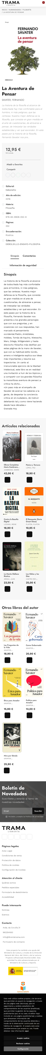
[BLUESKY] (29, 836)
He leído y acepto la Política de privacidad (25, 816)
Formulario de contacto (14, 942)
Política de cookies (10, 865)
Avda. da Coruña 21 (11, 928)
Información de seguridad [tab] (23, 265)
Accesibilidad (8, 897)
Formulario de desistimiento (15, 892)
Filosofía (27, 10)
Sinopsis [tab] (14, 256)
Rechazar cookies (23, 1043)
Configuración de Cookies (13, 870)
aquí (27, 1031)
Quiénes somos (9, 883)
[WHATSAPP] (23, 836)
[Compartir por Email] (23, 175)
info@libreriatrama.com (14, 937)
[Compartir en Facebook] (8, 175)
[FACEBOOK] (4, 836)
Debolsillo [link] (11, 190)
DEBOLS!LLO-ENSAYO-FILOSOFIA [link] (23, 244)
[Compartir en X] (13, 175)
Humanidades (15, 10)
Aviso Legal (7, 851)
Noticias (5, 910)
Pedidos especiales (10, 887)
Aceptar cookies (23, 1038)
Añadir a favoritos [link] (14, 164)
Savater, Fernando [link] (13, 100)
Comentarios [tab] (29, 256)
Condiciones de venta (12, 855)
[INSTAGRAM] (10, 836)
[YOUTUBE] (17, 836)
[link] (7, 480)
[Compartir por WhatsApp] (18, 175)
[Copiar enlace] (28, 175)
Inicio (4, 10)
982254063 (8, 932)
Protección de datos (11, 860)
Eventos (5, 915)
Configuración (23, 1049)
